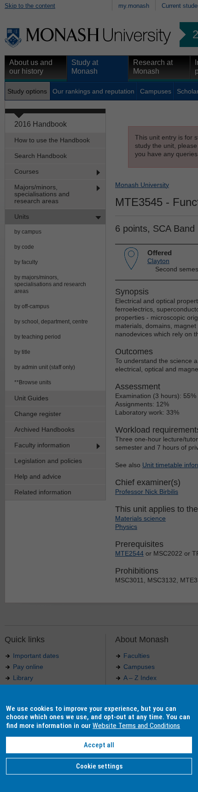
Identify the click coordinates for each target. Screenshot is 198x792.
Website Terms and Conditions (136, 726)
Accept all (99, 745)
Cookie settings (99, 766)
